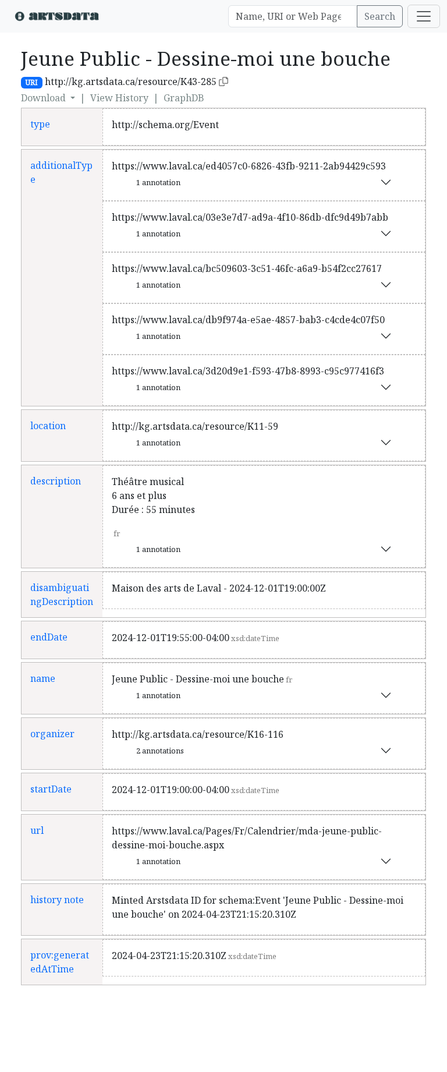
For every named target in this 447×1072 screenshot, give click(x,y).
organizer (52, 733)
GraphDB (184, 97)
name (42, 678)
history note (57, 899)
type (40, 124)
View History (119, 97)
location (48, 425)
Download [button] (44, 97)
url (37, 830)
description (55, 481)
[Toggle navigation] (423, 16)
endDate (49, 637)
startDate (51, 789)
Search (379, 16)
